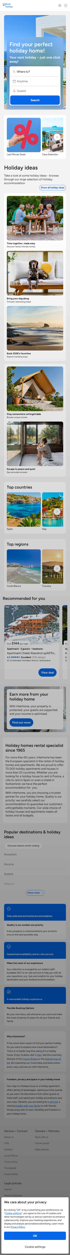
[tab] (23, 846)
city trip (54, 1101)
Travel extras (11, 1161)
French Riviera (30, 1059)
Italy (39, 1055)
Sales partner (42, 1149)
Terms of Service (13, 1195)
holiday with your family (28, 1105)
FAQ (6, 1143)
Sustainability (11, 1174)
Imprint (8, 1189)
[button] (34, 71)
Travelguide (10, 1168)
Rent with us (41, 1137)
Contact (8, 1149)
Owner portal (42, 1143)
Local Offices (11, 1155)
